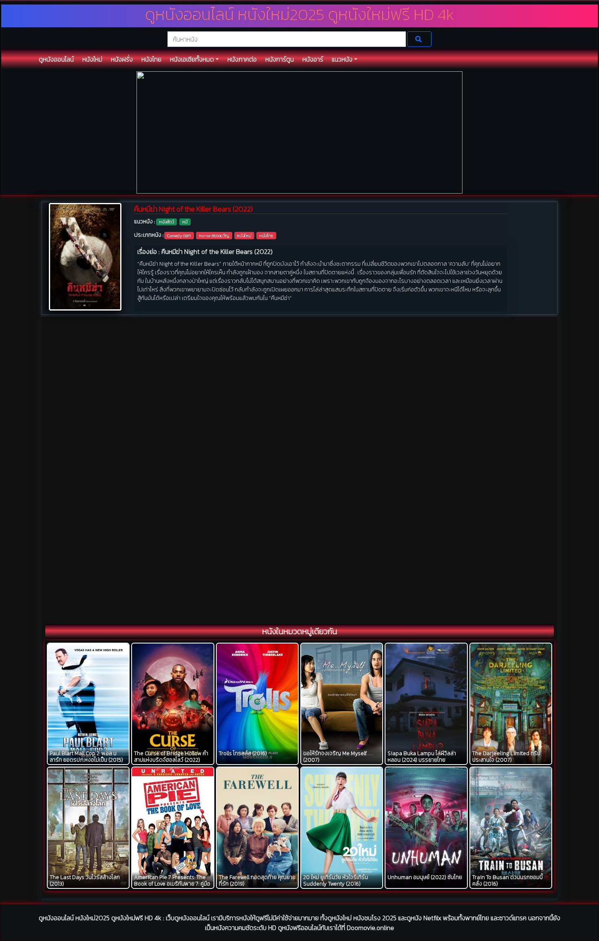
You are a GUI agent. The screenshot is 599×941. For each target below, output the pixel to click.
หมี (185, 221)
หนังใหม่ (244, 235)
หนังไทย (266, 235)
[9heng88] (299, 132)
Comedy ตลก (179, 235)
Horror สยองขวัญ (214, 235)
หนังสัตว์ (166, 221)
